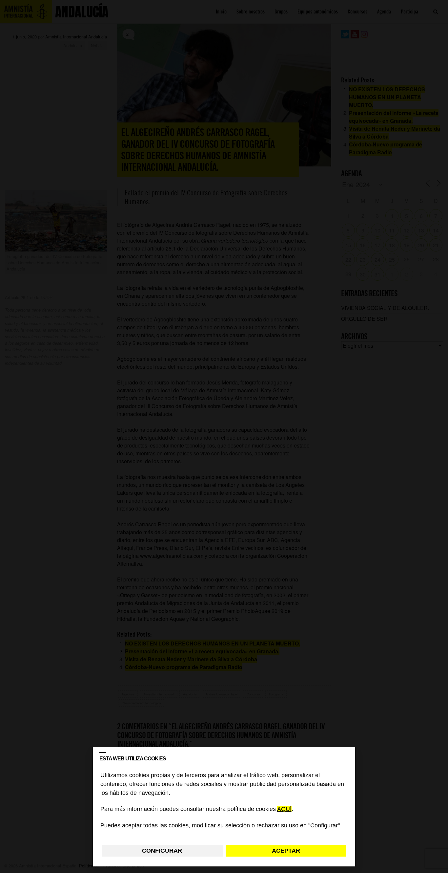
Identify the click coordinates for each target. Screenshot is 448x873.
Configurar (162, 850)
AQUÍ (284, 809)
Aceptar (286, 850)
